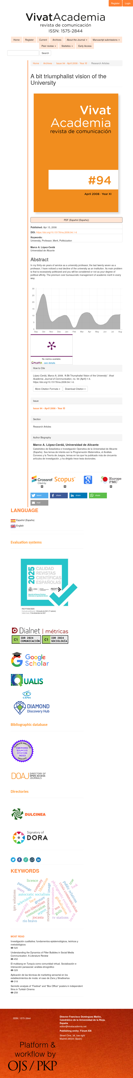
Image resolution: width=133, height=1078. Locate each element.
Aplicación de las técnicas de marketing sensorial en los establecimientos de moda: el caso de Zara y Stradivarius (40, 976)
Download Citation (74, 388)
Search (45, 53)
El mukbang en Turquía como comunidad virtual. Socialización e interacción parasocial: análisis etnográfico (43, 965)
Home (16, 39)
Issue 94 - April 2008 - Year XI (71, 63)
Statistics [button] (66, 45)
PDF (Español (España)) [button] (76, 220)
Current (43, 39)
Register (115, 3)
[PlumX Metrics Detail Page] (51, 345)
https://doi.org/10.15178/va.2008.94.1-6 (56, 232)
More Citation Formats (47, 388)
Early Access (84, 45)
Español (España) (25, 520)
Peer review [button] (48, 45)
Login (128, 3)
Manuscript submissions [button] (105, 39)
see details (49, 362)
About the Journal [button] (76, 39)
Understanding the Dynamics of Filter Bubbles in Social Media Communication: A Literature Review (42, 954)
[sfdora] (47, 837)
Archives (57, 39)
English (20, 525)
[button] (39, 495)
